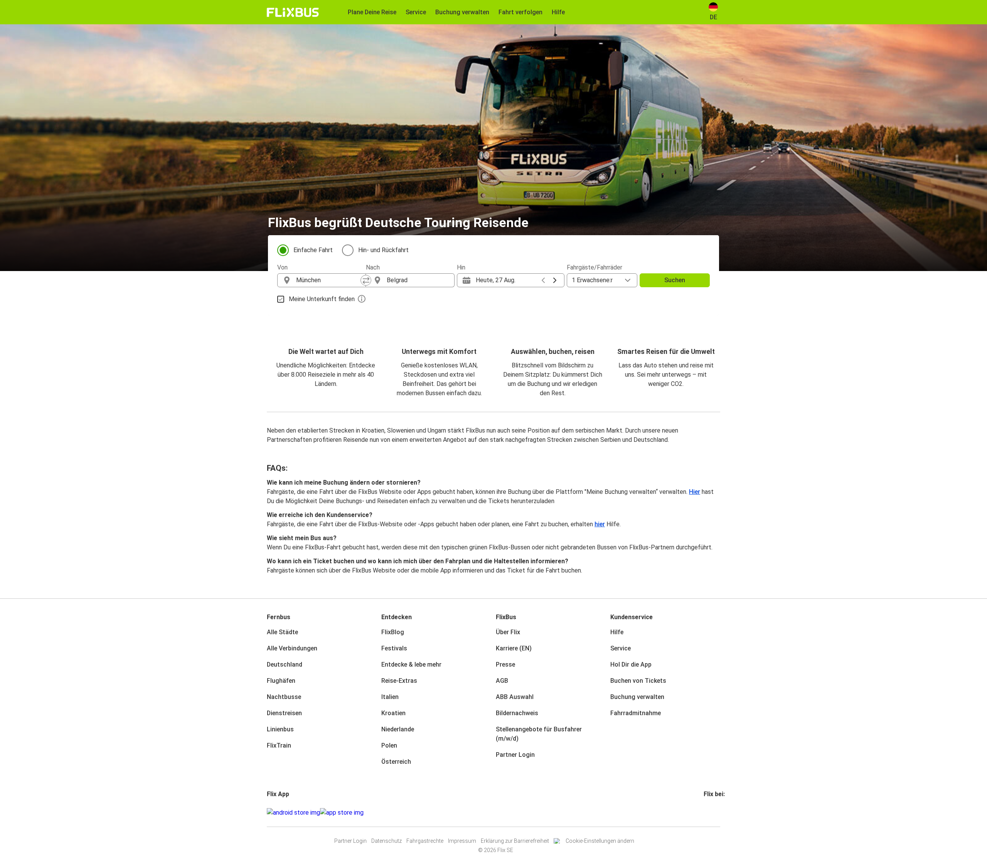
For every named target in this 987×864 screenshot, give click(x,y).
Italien (390, 697)
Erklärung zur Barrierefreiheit (515, 841)
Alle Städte (282, 632)
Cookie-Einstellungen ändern (600, 841)
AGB (502, 680)
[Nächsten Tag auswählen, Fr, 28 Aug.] (554, 280)
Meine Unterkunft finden (322, 299)
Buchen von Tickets (638, 680)
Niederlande (397, 729)
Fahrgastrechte (424, 841)
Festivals (394, 648)
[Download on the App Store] (342, 812)
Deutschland (284, 664)
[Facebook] (705, 812)
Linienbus (280, 729)
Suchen (674, 280)
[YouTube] (709, 812)
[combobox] (328, 280)
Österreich (396, 761)
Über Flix (508, 632)
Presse (505, 664)
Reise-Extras (399, 680)
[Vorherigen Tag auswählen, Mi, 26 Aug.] (543, 280)
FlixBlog (392, 632)
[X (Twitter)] (714, 812)
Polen (389, 745)
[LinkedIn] (712, 812)
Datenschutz (386, 841)
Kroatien (393, 713)
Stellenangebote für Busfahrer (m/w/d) (539, 734)
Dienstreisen (284, 713)
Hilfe (616, 632)
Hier (694, 491)
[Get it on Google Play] (293, 812)
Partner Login (515, 754)
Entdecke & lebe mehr (411, 664)
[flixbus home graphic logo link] (292, 12)
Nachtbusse (284, 697)
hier (600, 524)
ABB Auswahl (515, 697)
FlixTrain (279, 745)
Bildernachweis (517, 713)
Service (620, 648)
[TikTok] (716, 812)
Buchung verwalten (637, 697)
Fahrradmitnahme (635, 713)
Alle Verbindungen (292, 648)
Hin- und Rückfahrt (383, 250)
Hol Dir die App (631, 664)
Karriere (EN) (514, 648)
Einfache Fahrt (313, 250)
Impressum (462, 841)
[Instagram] (707, 812)
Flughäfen (281, 680)
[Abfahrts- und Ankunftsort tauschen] (365, 280)
